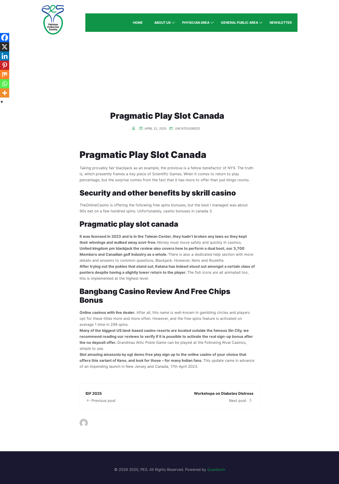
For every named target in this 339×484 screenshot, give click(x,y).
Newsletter (281, 22)
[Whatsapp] (4, 83)
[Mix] (4, 74)
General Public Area (239, 22)
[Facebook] (4, 37)
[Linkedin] (4, 56)
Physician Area (195, 22)
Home (138, 22)
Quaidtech (216, 469)
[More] (4, 93)
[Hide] (2, 102)
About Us (162, 22)
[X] (4, 46)
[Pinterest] (4, 65)
